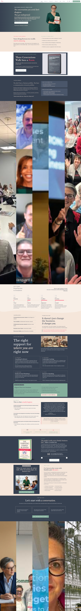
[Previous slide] (42, 458)
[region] (54, 454)
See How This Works (18, 27)
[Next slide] (67, 458)
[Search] (68, 1)
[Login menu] (71, 1)
